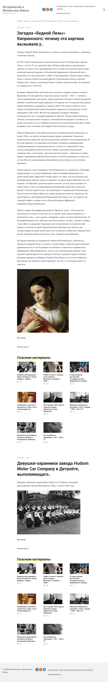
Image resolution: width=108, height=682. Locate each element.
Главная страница (23, 21)
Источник (21, 338)
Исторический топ (63, 13)
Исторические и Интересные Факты (16, 8)
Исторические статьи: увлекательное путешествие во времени (70, 670)
